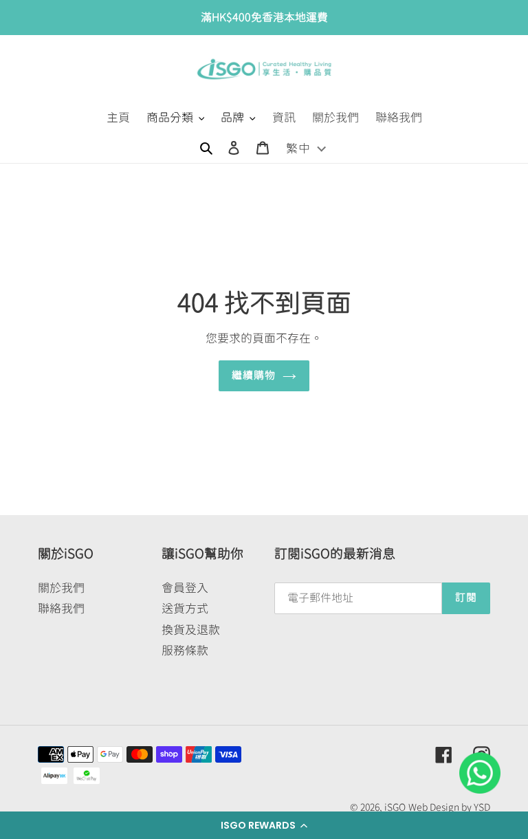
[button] (264, 825)
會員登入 (185, 587)
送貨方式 (185, 608)
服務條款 (185, 650)
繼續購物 (254, 375)
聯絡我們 (61, 608)
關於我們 (61, 587)
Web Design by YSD (449, 807)
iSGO (395, 807)
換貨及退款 (191, 629)
